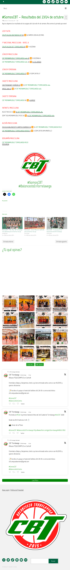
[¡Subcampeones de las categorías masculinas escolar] (43, 320)
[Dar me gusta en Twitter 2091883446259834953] (18, 433)
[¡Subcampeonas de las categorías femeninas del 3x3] (60, 320)
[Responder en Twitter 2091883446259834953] (10, 433)
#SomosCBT (12, 398)
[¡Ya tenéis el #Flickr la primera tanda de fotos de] (10, 337)
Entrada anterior (8, 241)
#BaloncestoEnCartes (15, 401)
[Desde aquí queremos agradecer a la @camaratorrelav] (27, 353)
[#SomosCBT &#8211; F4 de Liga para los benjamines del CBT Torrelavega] (57, 223)
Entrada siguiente (61, 241)
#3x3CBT (58, 415)
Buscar (53, 561)
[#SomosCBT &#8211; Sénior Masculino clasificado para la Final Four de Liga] (34, 223)
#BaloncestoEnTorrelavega (25, 430)
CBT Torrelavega (14, 375)
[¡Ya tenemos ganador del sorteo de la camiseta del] (60, 337)
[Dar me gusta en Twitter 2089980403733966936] (18, 403)
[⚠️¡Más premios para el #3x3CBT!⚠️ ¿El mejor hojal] (43, 353)
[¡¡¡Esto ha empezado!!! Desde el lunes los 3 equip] (27, 320)
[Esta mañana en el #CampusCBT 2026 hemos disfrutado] (43, 337)
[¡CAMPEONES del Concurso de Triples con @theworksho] (43, 303)
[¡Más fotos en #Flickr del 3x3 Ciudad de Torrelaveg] (27, 303)
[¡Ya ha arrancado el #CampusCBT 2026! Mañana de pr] (10, 353)
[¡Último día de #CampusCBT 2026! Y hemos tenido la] (27, 337)
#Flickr (18, 415)
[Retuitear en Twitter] (8, 371)
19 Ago (29, 375)
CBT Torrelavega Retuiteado (14, 372)
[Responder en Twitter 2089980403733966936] (10, 403)
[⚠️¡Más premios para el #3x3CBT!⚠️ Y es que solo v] (60, 353)
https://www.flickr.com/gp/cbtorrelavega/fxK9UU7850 (49, 430)
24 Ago (29, 412)
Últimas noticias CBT (11, 20)
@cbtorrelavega (23, 375)
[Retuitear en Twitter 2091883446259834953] (14, 433)
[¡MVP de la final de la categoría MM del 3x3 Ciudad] (10, 303)
